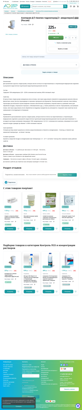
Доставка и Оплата (29, 65)
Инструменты (44, 374)
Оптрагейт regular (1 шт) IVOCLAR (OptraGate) (68, 216)
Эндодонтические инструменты (49, 384)
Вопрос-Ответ (7, 384)
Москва (7, 1)
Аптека (43, 366)
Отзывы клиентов (7, 366)
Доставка (22, 1)
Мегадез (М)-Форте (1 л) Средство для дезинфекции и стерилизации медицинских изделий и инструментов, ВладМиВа (31, 279)
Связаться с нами (26, 364)
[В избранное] (66, 38)
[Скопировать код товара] (32, 24)
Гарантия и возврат (8, 374)
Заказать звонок (73, 3)
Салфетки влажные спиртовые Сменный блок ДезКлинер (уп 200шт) (49, 217)
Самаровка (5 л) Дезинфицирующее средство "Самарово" (67, 277)
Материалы (44, 376)
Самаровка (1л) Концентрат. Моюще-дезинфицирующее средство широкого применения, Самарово (50, 278)
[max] (64, 365)
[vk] (67, 365)
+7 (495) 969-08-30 (66, 374)
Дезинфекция (44, 368)
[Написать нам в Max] (78, 406)
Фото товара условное (12, 34)
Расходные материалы (47, 380)
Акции (49, 1)
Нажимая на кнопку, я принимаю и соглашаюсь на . (30, 389)
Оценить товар (67, 175)
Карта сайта (6, 386)
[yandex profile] (69, 369)
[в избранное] (18, 228)
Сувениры (43, 382)
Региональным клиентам (9, 378)
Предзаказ (27, 287)
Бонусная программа (8, 382)
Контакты (44, 1)
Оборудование (45, 378)
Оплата (28, 1)
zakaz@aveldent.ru (65, 376)
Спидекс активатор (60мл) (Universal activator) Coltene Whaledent (12, 217)
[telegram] (61, 365)
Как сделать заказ (8, 364)
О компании (15, 1)
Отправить (31, 396)
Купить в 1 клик (63, 48)
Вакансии (5, 380)
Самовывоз (38, 1)
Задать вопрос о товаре (50, 72)
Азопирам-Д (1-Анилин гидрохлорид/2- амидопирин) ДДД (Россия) (12, 275)
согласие (29, 402)
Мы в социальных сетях (67, 362)
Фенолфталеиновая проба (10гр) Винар (31, 216)
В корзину (10, 228)
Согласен (18, 406)
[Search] (65, 6)
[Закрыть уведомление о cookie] (34, 398)
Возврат (32, 1)
